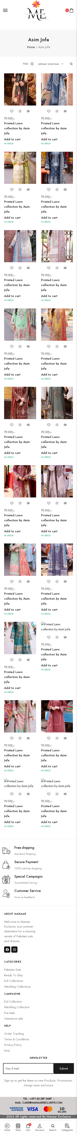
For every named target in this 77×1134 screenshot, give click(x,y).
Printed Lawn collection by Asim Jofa (17, 128)
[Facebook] (7, 949)
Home (31, 47)
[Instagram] (14, 949)
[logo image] (36, 10)
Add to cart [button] (12, 139)
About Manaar (15, 914)
